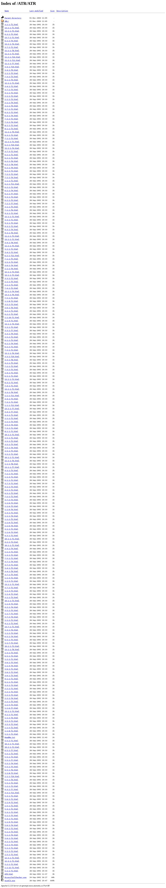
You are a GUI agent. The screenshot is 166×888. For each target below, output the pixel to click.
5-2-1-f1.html (11, 871)
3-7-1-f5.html (11, 575)
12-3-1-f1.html (12, 861)
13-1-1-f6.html (12, 353)
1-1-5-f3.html (11, 705)
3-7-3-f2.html (11, 151)
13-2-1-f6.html (12, 295)
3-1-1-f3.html (11, 597)
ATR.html (9, 874)
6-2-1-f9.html (11, 168)
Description (62, 11)
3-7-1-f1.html (11, 47)
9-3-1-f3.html (11, 197)
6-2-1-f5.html (11, 200)
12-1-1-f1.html (12, 83)
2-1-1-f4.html (11, 103)
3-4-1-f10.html (12, 67)
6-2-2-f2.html (11, 314)
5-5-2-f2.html (11, 783)
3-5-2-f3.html (11, 304)
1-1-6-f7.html (11, 708)
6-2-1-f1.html (11, 155)
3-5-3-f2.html (11, 724)
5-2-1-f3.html (11, 845)
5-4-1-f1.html (11, 819)
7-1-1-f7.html (11, 204)
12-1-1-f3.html (12, 272)
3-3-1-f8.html (11, 360)
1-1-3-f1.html (11, 477)
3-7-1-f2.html (11, 109)
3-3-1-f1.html (11, 220)
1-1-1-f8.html (11, 464)
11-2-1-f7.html (12, 64)
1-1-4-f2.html (11, 594)
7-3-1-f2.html (11, 350)
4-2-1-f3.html (11, 542)
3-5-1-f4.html (11, 448)
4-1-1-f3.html (11, 487)
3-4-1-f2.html (11, 252)
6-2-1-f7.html (11, 194)
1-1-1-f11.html (12, 396)
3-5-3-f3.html (11, 262)
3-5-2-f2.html (11, 337)
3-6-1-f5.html (11, 663)
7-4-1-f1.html (11, 386)
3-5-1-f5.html (11, 451)
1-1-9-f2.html (11, 822)
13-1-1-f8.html (12, 650)
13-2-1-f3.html (12, 379)
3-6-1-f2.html (11, 672)
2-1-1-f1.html (11, 285)
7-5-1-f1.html (11, 558)
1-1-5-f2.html (11, 728)
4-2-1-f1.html (11, 311)
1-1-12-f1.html (12, 868)
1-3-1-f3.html (11, 653)
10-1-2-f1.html (12, 457)
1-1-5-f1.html (11, 581)
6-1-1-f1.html (11, 682)
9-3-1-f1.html (11, 226)
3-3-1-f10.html (12, 357)
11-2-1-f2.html (12, 54)
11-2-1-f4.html (12, 148)
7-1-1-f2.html (11, 174)
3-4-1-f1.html (11, 86)
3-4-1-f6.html (11, 571)
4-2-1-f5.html (11, 363)
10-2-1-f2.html (12, 747)
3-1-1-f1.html (11, 842)
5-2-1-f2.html (11, 864)
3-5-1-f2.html (11, 441)
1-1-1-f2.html (11, 418)
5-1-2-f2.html (11, 851)
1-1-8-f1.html (11, 731)
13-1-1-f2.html (12, 239)
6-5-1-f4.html (11, 636)
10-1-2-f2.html (12, 435)
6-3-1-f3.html (11, 135)
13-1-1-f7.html (12, 467)
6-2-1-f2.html (11, 158)
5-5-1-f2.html (11, 754)
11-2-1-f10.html (12, 57)
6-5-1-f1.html (11, 376)
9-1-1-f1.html (11, 679)
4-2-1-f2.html (11, 490)
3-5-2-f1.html (11, 454)
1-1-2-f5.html (11, 519)
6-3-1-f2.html (11, 112)
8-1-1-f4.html (11, 80)
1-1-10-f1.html (12, 317)
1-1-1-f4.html (11, 516)
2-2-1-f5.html (11, 702)
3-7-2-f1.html (11, 565)
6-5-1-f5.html (11, 640)
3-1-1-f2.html (11, 529)
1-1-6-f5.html (11, 506)
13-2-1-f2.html (12, 389)
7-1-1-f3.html (11, 138)
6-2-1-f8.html (11, 164)
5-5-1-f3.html (11, 757)
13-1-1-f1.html (12, 584)
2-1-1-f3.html (11, 99)
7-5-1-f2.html (11, 298)
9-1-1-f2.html (11, 623)
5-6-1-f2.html (11, 829)
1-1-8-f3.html (11, 773)
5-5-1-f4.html (11, 763)
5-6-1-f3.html (11, 838)
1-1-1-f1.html (11, 181)
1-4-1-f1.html (11, 373)
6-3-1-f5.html (11, 34)
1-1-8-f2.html (11, 301)
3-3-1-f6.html (11, 392)
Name (7, 11)
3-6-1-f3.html (11, 676)
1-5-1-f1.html (11, 806)
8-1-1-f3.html (11, 129)
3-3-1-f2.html (11, 278)
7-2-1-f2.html (11, 366)
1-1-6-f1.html (11, 523)
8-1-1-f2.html (11, 125)
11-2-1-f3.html (12, 236)
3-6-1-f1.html (11, 669)
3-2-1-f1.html (11, 25)
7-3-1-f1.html (11, 402)
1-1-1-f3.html (11, 422)
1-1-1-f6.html (11, 269)
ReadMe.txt (10, 737)
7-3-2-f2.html (11, 119)
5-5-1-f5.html (11, 767)
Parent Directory (13, 18)
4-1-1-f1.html (11, 715)
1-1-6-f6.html (11, 510)
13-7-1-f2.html (12, 38)
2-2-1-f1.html (11, 689)
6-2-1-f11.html (12, 184)
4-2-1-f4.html (11, 607)
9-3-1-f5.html (11, 223)
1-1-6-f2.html (11, 503)
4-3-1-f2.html (11, 536)
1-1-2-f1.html (11, 552)
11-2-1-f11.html (12, 60)
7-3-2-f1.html (11, 428)
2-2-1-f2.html (11, 692)
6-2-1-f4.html (11, 191)
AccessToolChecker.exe (15, 877)
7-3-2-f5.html (11, 370)
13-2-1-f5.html (12, 31)
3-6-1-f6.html (11, 308)
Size (52, 11)
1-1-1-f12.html (12, 405)
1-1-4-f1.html (11, 321)
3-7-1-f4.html (11, 562)
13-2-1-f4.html (12, 44)
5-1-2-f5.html (11, 816)
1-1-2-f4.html (11, 718)
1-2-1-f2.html (11, 786)
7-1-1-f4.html (11, 178)
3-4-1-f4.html (11, 549)
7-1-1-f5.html (11, 259)
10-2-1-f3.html (12, 646)
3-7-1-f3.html (11, 90)
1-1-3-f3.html (11, 591)
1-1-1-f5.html (11, 282)
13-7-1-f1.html (12, 627)
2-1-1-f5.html (11, 73)
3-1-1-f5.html (11, 207)
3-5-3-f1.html (11, 721)
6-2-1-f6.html (11, 161)
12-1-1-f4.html (12, 291)
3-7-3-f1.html (11, 483)
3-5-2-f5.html (11, 610)
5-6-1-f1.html (11, 799)
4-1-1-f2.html (11, 93)
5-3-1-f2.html (11, 812)
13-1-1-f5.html (12, 275)
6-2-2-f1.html (11, 347)
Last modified (36, 11)
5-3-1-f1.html (11, 796)
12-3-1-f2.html (12, 858)
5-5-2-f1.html (11, 741)
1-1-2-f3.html (11, 633)
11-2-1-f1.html (12, 142)
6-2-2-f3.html (11, 171)
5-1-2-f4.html (11, 835)
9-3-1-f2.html (11, 213)
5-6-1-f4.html (11, 825)
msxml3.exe (10, 881)
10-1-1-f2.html (12, 545)
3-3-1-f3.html (11, 685)
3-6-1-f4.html (11, 265)
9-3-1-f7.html (11, 789)
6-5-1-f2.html (11, 493)
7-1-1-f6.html (11, 210)
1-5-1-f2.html (11, 855)
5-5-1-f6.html (11, 780)
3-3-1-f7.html (11, 331)
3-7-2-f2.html (11, 588)
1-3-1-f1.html (11, 513)
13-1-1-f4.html (12, 324)
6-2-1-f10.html (12, 145)
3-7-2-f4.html (11, 617)
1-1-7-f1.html (11, 614)
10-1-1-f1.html (12, 539)
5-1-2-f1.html (11, 848)
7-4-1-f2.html (11, 288)
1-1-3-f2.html (11, 578)
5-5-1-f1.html (11, 734)
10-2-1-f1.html (12, 744)
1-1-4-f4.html (11, 666)
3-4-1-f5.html (11, 568)
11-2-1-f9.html (12, 132)
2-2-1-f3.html (11, 695)
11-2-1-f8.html (12, 51)
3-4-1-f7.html (11, 412)
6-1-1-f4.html (11, 344)
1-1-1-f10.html (12, 776)
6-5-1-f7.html (11, 750)
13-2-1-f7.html (12, 409)
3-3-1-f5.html (11, 327)
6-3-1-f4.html (11, 116)
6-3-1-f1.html (11, 383)
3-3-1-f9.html (11, 334)
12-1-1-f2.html (12, 217)
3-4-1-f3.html (11, 399)
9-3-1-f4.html (11, 230)
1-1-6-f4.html (11, 526)
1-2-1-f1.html (11, 659)
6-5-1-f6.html (11, 770)
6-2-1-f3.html (11, 187)
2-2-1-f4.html (11, 698)
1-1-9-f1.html (11, 802)
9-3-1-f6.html (11, 233)
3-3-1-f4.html (11, 630)
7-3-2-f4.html (11, 122)
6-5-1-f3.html (11, 656)
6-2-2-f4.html (11, 41)
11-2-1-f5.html (12, 246)
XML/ (7, 21)
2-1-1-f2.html (11, 96)
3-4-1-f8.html (11, 243)
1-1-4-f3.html (11, 604)
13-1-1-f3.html (12, 711)
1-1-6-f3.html (11, 532)
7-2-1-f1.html (11, 497)
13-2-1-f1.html (12, 28)
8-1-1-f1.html (11, 431)
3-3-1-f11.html (12, 793)
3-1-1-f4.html (11, 106)
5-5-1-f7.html (11, 760)
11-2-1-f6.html (12, 461)
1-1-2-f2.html (11, 620)
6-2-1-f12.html (12, 256)
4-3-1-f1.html (11, 415)
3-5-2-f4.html (11, 425)
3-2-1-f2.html (11, 249)
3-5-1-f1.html (11, 438)
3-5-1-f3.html (11, 444)
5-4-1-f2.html (11, 809)
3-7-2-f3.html (11, 500)
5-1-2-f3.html (11, 832)
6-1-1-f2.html (11, 480)
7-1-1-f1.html (11, 474)
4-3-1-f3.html (11, 470)
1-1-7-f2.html (11, 643)
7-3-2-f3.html (11, 77)
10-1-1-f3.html (12, 601)
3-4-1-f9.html (11, 70)
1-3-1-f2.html (11, 555)
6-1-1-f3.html (11, 340)
